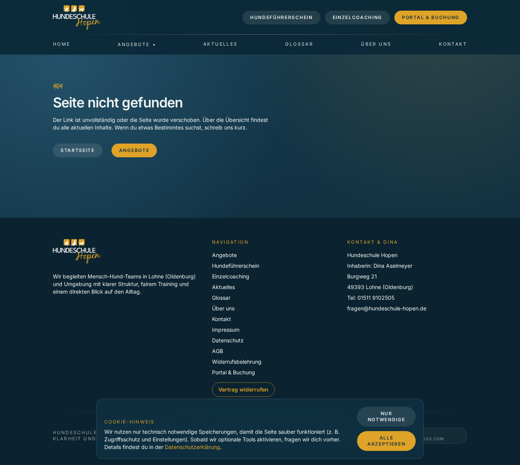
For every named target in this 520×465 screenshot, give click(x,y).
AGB (217, 351)
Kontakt (453, 44)
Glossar (299, 44)
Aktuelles (220, 44)
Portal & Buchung (430, 17)
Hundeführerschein (281, 17)
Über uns (376, 44)
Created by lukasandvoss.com (419, 435)
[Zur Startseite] (76, 17)
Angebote (134, 150)
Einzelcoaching (358, 17)
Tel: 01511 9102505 (370, 297)
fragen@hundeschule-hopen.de (386, 308)
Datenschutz (228, 340)
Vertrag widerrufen (243, 389)
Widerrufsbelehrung (237, 361)
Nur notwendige (386, 416)
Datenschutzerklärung (192, 447)
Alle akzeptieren (386, 441)
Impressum (225, 329)
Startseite (78, 150)
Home (61, 44)
